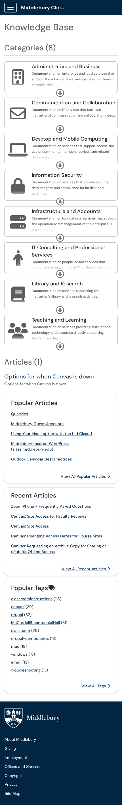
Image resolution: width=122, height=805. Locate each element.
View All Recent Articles (84, 568)
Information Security (57, 175)
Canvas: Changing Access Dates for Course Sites (56, 536)
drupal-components (30, 638)
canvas (17, 606)
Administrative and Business (66, 66)
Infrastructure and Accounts (66, 211)
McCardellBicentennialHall (35, 622)
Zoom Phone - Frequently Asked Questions (51, 506)
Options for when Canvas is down (49, 376)
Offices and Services (23, 766)
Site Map (12, 793)
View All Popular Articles (84, 476)
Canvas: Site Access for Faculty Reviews (48, 516)
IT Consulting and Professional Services (68, 251)
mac (15, 646)
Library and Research (57, 283)
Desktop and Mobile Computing (70, 138)
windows (19, 654)
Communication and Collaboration (73, 102)
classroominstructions (31, 598)
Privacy (11, 784)
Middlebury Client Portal (46, 7)
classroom (20, 630)
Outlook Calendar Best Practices (41, 459)
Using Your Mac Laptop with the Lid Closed (51, 433)
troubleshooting (26, 670)
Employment (16, 757)
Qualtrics (19, 413)
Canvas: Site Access (30, 526)
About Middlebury (20, 739)
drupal (17, 614)
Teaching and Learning (59, 320)
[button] (60, 93)
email (16, 662)
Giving (10, 748)
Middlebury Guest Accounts (37, 423)
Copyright (13, 775)
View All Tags (94, 685)
